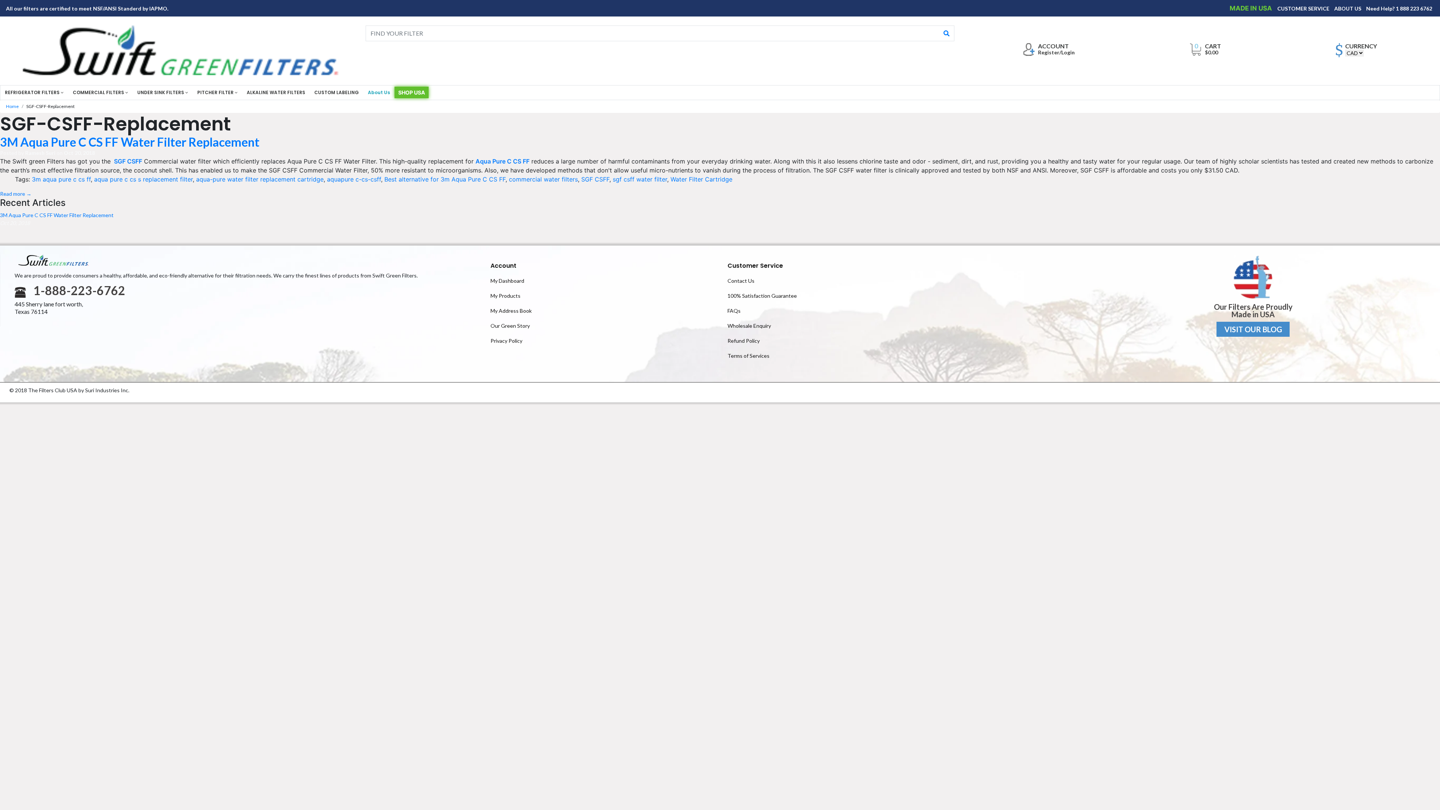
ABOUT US (1348, 8)
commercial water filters (543, 179)
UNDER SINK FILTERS (161, 92)
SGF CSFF (127, 161)
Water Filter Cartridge (701, 179)
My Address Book (511, 311)
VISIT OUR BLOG (1253, 329)
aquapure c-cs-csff (354, 179)
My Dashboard (507, 281)
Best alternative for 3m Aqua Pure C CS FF (445, 179)
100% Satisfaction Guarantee (762, 295)
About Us (379, 92)
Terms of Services (749, 355)
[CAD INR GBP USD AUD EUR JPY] (1354, 53)
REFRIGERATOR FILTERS (33, 92)
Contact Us (741, 281)
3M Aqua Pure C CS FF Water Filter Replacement (130, 142)
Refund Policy (744, 341)
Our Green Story (510, 325)
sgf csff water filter (640, 179)
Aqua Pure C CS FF (503, 161)
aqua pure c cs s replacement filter (143, 179)
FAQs (734, 311)
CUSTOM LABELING (336, 92)
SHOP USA (411, 92)
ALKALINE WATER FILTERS (276, 92)
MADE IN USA (1252, 8)
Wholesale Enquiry (749, 325)
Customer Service (755, 265)
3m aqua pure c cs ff (61, 179)
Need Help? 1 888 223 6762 (1399, 8)
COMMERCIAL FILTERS (99, 92)
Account (503, 265)
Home (12, 106)
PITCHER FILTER (216, 92)
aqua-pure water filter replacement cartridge (260, 179)
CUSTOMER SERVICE (1303, 8)
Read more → (16, 193)
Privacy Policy (506, 341)
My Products (505, 295)
